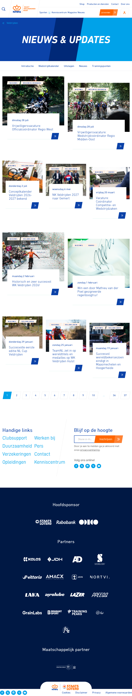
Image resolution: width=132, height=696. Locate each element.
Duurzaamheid (17, 446)
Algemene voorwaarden (118, 692)
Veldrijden (12, 22)
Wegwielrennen (32, 83)
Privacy (96, 692)
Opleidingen (14, 462)
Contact (114, 4)
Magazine (72, 12)
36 (114, 395)
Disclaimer (81, 692)
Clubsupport (14, 438)
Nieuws (81, 12)
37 (125, 395)
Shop (82, 4)
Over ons (125, 4)
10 (93, 395)
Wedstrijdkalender (48, 65)
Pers (38, 446)
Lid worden (105, 12)
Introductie (27, 65)
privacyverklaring (90, 450)
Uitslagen (69, 65)
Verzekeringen (16, 454)
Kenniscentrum (59, 12)
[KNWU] (24, 9)
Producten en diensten (98, 4)
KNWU (111, 172)
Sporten (43, 12)
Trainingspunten (101, 65)
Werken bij (44, 438)
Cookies (66, 692)
